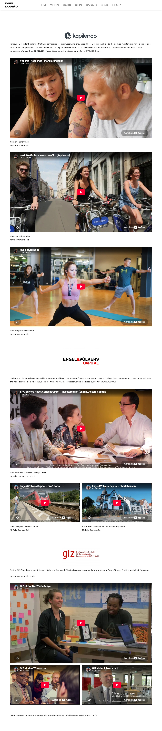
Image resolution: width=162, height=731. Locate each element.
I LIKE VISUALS (88, 51)
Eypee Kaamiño (11, 5)
